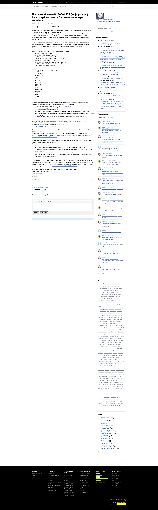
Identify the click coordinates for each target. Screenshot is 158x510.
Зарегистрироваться (121, 2)
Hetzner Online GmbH (115, 325)
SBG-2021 (116, 363)
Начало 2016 (115, 475)
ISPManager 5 (103, 334)
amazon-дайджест (104, 288)
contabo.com (105, 304)
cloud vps (119, 298)
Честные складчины (69, 490)
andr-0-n (103, 242)
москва (114, 394)
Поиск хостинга (84, 482)
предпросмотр (44, 212)
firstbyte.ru (108, 315)
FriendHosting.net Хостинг (107, 446)
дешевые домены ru (104, 390)
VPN (118, 376)
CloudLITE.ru (101, 302)
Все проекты (51, 473)
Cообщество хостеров (53, 484)
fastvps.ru (102, 315)
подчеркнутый (41, 201)
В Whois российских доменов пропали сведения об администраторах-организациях (111, 224)
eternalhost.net (103, 313)
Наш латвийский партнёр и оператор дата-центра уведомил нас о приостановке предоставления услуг (112, 181)
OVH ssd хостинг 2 (68, 487)
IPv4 (112, 332)
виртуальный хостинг (119, 384)
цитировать (44, 201)
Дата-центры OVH (36, 23)
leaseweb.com (102, 340)
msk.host (108, 346)
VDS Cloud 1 (67, 480)
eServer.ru (119, 311)
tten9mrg (104, 230)
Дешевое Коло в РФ (69, 494)
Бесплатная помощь (83, 2)
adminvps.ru (106, 286)
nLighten (109, 351)
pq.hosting (119, 355)
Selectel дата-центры (106, 418)
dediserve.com (118, 309)
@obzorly (104, 19)
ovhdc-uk (115, 353)
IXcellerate (111, 336)
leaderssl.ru (113, 338)
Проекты (54, 6)
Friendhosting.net (111, 319)
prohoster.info (111, 357)
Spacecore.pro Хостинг (107, 443)
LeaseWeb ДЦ (104, 442)
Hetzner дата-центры (106, 425)
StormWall (120, 372)
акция (121, 382)
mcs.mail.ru (102, 344)
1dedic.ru (103, 284)
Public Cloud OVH (104, 359)
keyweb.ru (121, 336)
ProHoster (104, 357)
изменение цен (119, 392)
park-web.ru (102, 355)
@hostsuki (98, 19)
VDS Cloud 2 (67, 482)
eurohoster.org (111, 313)
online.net (114, 351)
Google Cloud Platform (106, 321)
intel (109, 332)
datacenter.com (103, 307)
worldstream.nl (110, 380)
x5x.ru (116, 380)
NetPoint (119, 348)
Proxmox (117, 357)
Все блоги (100, 451)
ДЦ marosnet (101, 392)
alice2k (35, 179)
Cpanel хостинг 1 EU (69, 477)
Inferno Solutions (118, 330)
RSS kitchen (106, 21)
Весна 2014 (115, 478)
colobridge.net (115, 302)
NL (105, 351)
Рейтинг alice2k (51, 477)
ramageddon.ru (101, 361)
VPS (121, 376)
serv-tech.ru (103, 367)
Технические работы (112, 403)
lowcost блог (83, 478)
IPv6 (116, 332)
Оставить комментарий (40, 195)
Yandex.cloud (107, 382)
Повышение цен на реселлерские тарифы (112, 189)
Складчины (36, 6)
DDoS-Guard (120, 307)
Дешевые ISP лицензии (69, 489)
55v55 (124, 501)
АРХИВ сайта (93, 2)
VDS (109, 376)
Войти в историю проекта (54, 485)
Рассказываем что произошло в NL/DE (111, 232)
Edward (103, 127)
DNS (108, 311)
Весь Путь (114, 473)
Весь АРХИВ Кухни (100, 482)
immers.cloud (109, 329)
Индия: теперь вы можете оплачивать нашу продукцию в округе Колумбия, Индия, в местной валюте (112, 50)
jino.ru (116, 336)
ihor (99, 329)
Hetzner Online (103, 325)
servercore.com (111, 368)
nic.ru (102, 351)
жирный (35, 201)
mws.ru (119, 346)
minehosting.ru (118, 344)
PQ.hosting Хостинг (106, 438)
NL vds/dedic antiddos (69, 483)
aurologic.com (104, 296)
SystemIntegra (106, 374)
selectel (109, 366)
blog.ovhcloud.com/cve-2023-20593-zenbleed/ (44, 126)
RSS (112, 31)
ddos (115, 307)
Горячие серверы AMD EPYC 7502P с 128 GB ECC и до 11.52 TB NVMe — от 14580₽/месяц (112, 201)
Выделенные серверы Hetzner (40, 187)
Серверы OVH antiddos (69, 492)
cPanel (118, 304)
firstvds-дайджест (104, 317)
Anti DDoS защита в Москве (108, 292)
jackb (103, 146)
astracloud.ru (112, 294)
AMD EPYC (112, 288)
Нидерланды (120, 394)
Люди (66, 2)
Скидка (100, 403)
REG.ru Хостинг (105, 420)
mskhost (114, 346)
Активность (72, 2)
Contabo (121, 302)
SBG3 (121, 363)
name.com (108, 348)
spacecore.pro (120, 370)
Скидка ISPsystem (45, 6)
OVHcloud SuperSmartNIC (117, 78)
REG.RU (114, 361)
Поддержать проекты (101, 459)
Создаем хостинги (84, 492)
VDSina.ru (113, 376)
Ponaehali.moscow (110, 355)
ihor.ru (103, 330)
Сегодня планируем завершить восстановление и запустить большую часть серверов (113, 260)
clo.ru (114, 298)
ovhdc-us (120, 353)
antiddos (118, 292)
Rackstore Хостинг (105, 435)
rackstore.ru (118, 359)
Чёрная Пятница (107, 405)
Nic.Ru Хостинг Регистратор (108, 433)
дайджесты (117, 21)
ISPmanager (121, 332)
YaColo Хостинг (105, 437)
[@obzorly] (100, 15)
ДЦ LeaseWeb (118, 390)
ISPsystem (119, 334)
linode (108, 340)
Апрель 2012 (115, 484)
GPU (114, 321)
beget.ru (103, 298)
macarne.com (102, 342)
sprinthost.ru (108, 372)
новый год (107, 397)
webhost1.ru (109, 378)
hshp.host (112, 327)
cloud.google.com (103, 300)
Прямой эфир (103, 114)
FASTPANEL (119, 313)
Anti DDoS (106, 290)
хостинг (120, 403)
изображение (48, 201)
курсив (37, 201)
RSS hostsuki (99, 21)
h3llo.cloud (104, 323)
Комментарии (102, 117)
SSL (116, 372)
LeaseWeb (120, 338)
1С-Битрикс (109, 284)
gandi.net (119, 319)
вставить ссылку (51, 201)
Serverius (119, 367)
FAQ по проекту (103, 2)
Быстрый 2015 (115, 477)
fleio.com (120, 317)
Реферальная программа (111, 401)
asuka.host (118, 294)
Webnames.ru (118, 378)
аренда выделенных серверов (105, 384)
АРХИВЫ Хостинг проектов (54, 482)
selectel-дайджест (117, 365)
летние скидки (108, 394)
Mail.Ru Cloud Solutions (111, 342)
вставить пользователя (53, 201)
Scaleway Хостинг (105, 440)
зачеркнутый (39, 201)
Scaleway (102, 365)
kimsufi (101, 338)
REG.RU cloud (121, 361)
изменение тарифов (110, 392)
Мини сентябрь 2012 (117, 482)
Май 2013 (114, 480)
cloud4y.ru (120, 300)
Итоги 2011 (115, 485)
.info (125, 502)
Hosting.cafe (83, 480)
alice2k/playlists (111, 19)
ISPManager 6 (111, 334)
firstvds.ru (114, 317)
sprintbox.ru (101, 372)
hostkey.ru (106, 327)
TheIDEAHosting (120, 374)
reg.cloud (108, 361)
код (46, 201)
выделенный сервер (103, 388)
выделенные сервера (104, 386)
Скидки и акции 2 (84, 477)
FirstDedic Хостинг (105, 428)
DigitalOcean (103, 311)
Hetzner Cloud (116, 323)
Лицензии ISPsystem (106, 430)
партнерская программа (106, 399)
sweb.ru (100, 374)
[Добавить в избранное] (38, 179)
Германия (112, 388)
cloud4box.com (113, 300)
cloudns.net (108, 302)
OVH (119, 351)
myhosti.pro (102, 348)
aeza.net (112, 286)
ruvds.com (102, 363)
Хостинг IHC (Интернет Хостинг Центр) (110, 448)
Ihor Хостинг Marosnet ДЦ (107, 432)
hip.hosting (100, 327)
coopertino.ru (112, 304)
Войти (112, 2)
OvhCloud (36, 176)
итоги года (101, 394)
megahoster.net (110, 344)
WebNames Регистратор (107, 427)
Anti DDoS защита (114, 290)
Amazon (117, 286)
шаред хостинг (116, 405)
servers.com (101, 370)
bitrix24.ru (109, 298)
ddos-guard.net (104, 309)
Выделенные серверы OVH (39, 186)
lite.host (121, 340)
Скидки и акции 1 (84, 475)
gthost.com (118, 321)
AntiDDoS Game (104, 294)
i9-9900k (118, 327)
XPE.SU (120, 380)
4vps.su (115, 284)
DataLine (111, 307)
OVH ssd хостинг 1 (68, 485)
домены (112, 390)
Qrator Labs (111, 359)
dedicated (111, 309)
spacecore (112, 370)
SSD (113, 372)
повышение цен (117, 399)
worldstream (102, 380)
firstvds (120, 315)
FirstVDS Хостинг (105, 422)
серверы (120, 401)
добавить (36, 212)
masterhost (120, 342)
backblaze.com (112, 296)
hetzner (110, 323)
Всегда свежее (63, 6)
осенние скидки (114, 397)
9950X (119, 284)
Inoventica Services (102, 332)
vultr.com (102, 378)
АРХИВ (111, 21)
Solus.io (107, 370)
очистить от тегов (56, 201)
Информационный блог (53, 475)
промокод (101, 401)
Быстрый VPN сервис (85, 473)
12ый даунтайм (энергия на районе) (111, 123)
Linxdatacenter (114, 340)
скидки (105, 403)
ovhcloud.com (108, 353)
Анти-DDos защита (68, 475)
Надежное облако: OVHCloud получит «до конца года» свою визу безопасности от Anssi (112, 67)
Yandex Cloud (104, 423)
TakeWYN (113, 374)
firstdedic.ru (114, 315)
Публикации (110, 117)
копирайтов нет (122, 499)
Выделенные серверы (116, 386)
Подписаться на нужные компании (53, 2)
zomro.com (115, 382)
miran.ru (103, 346)
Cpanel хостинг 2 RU (69, 478)
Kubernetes (106, 338)
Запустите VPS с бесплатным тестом (111, 194)
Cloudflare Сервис (104, 72)
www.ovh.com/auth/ (66, 106)
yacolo (100, 382)
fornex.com (102, 319)
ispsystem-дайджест (103, 336)
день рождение (119, 388)
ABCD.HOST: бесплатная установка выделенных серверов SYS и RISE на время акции (111, 130)
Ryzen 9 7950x (109, 363)
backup (119, 296)
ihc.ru (122, 327)
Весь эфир (100, 273)
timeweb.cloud (103, 376)
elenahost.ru (113, 311)
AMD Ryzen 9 (119, 288)
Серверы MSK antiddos (69, 495)
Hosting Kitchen (37, 2)
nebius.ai (114, 348)
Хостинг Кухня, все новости (86, 484)
